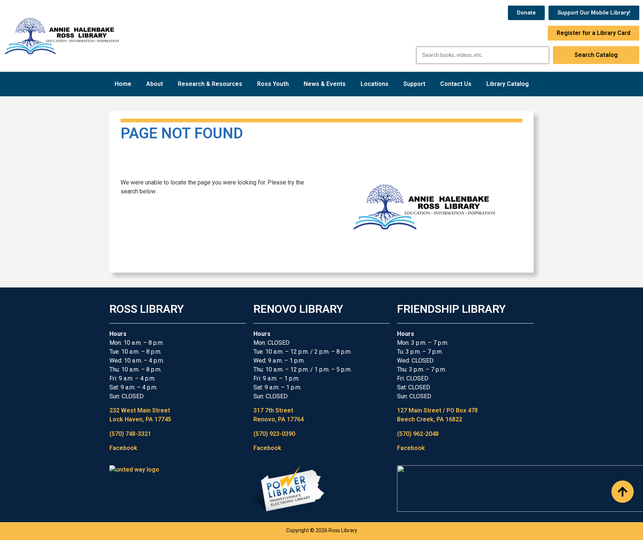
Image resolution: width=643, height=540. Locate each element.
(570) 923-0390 (274, 433)
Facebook (123, 447)
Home (123, 83)
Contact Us (455, 83)
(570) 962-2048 (418, 433)
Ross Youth (273, 83)
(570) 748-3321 (130, 433)
